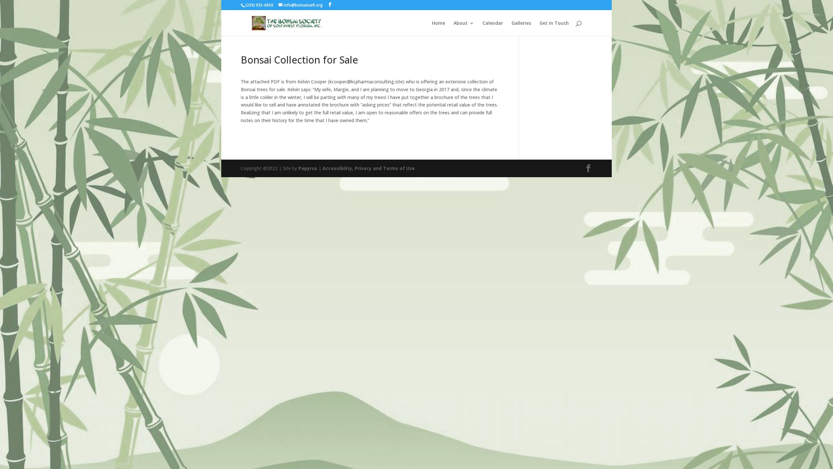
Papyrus (307, 168)
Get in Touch (554, 23)
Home (438, 23)
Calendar (493, 23)
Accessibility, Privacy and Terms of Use (368, 168)
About (461, 23)
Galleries (521, 23)
